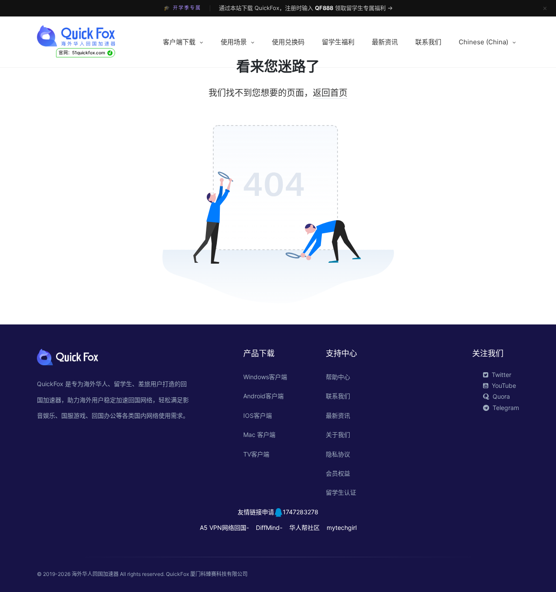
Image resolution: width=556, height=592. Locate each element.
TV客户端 (256, 454)
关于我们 (338, 434)
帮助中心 (338, 376)
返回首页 (330, 93)
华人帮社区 (304, 527)
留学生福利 (338, 42)
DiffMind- (269, 527)
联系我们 (428, 42)
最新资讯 (385, 42)
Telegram (506, 407)
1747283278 (300, 512)
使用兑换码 (288, 42)
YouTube (504, 385)
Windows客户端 (265, 376)
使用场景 (234, 42)
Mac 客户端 (259, 434)
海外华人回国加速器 (95, 574)
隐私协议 (338, 454)
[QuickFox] (92, 36)
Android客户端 (263, 396)
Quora (501, 396)
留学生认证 (341, 492)
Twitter (501, 374)
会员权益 (338, 473)
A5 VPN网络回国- (224, 527)
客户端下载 (179, 42)
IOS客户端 (257, 415)
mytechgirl (342, 527)
